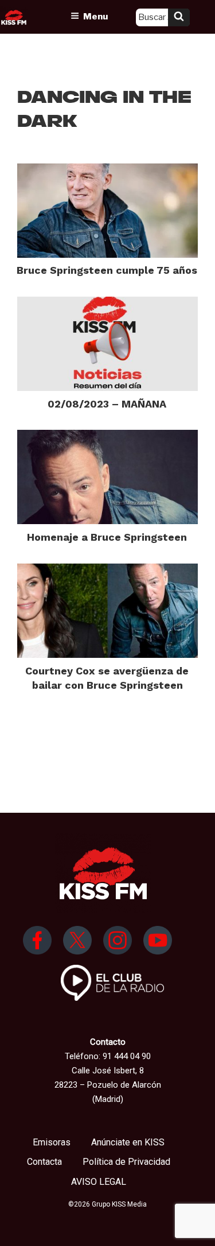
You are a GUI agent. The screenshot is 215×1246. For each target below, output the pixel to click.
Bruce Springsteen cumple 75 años (107, 270)
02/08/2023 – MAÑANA (107, 404)
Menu (95, 16)
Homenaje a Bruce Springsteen (107, 537)
